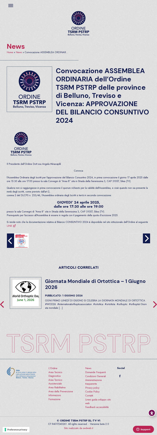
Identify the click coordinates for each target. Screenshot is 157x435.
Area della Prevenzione (60, 391)
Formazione (54, 399)
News (16, 46)
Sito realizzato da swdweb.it (78, 428)
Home (10, 52)
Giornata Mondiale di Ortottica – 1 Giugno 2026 (95, 284)
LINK (9, 226)
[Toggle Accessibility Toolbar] (151, 413)
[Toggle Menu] (10, 5)
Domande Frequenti (95, 372)
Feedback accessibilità (97, 407)
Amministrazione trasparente (93, 382)
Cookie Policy (92, 391)
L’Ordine (52, 368)
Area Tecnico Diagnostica (55, 374)
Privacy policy (92, 388)
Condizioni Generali (95, 376)
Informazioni (54, 395)
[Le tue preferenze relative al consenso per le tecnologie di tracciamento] (16, 430)
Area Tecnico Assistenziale (55, 381)
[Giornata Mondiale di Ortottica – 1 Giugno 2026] (25, 293)
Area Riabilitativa (56, 387)
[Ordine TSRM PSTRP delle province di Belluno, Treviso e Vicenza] (78, 23)
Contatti (89, 395)
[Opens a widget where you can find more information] (143, 429)
